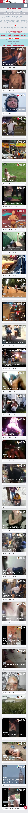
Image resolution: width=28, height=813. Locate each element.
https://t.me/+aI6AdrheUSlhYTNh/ (14, 36)
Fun (4, 62)
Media (5, 48)
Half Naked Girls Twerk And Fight (13, 435)
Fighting (5, 85)
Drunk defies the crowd (10, 157)
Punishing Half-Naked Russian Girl (13, 527)
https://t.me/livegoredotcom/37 (14, 45)
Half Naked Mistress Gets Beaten (13, 342)
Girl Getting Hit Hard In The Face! (13, 296)
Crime (4, 616)
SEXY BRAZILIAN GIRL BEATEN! (13, 250)
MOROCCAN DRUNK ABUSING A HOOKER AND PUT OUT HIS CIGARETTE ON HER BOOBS (13, 642)
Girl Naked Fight (8, 88)
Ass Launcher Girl (8, 64)
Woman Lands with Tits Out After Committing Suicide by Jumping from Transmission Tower (13, 781)
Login (24, 1)
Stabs (4, 454)
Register (27, 1)
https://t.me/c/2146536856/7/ (16, 32)
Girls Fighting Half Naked (10, 388)
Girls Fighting (7, 411)
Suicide (5, 777)
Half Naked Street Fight (10, 319)
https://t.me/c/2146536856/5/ (16, 31)
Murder (5, 755)
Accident (5, 269)
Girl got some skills (8, 180)
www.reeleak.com (14, 8)
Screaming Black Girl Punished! (12, 203)
